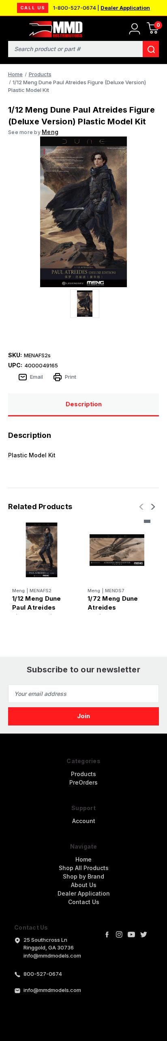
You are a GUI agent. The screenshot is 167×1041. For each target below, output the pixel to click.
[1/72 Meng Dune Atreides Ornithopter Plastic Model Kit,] (117, 550)
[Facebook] (107, 934)
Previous (142, 507)
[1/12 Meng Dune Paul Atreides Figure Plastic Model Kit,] (41, 550)
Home (83, 859)
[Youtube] (131, 934)
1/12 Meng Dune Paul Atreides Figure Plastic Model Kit (36, 612)
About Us (83, 884)
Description (84, 404)
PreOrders (83, 782)
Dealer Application (125, 7)
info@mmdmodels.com (52, 990)
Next (152, 507)
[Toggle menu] (11, 27)
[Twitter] (143, 934)
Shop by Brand (83, 876)
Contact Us (83, 901)
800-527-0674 (43, 974)
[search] (151, 49)
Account (83, 820)
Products (83, 773)
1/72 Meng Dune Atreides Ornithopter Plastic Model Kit (114, 612)
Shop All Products (84, 867)
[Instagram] (119, 934)
